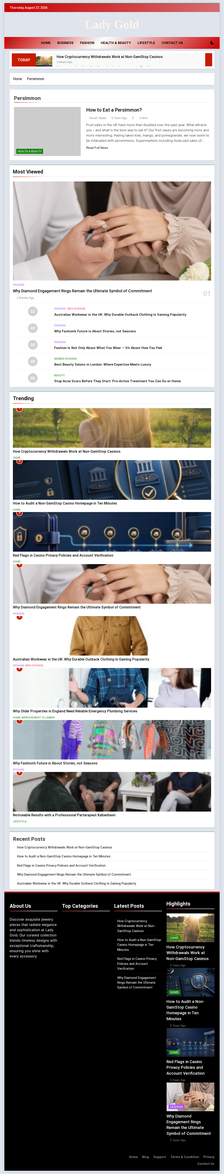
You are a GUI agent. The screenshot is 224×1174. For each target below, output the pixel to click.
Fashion (87, 43)
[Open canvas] (12, 43)
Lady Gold (112, 24)
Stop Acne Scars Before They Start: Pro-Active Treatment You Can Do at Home (117, 381)
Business (65, 43)
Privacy (208, 1157)
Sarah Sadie (97, 118)
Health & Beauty (116, 43)
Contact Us (172, 43)
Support (159, 1157)
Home (46, 43)
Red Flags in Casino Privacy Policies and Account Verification (63, 555)
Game (17, 457)
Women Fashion (65, 358)
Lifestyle (146, 43)
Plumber (48, 717)
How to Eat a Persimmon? (114, 110)
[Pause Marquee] (208, 59)
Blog (145, 1157)
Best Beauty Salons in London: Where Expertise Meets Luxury (102, 364)
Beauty (59, 375)
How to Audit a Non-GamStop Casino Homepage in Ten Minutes (65, 503)
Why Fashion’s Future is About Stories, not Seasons (95, 331)
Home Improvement (27, 717)
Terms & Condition (184, 1157)
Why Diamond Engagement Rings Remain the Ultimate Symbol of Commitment (82, 291)
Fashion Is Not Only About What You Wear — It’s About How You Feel (108, 348)
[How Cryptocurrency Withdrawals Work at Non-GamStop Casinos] (44, 62)
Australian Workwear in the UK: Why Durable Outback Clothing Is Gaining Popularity (120, 315)
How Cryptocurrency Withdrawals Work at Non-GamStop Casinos (110, 57)
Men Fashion (76, 308)
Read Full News (97, 147)
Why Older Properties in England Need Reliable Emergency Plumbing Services (75, 711)
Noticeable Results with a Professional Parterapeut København (64, 815)
